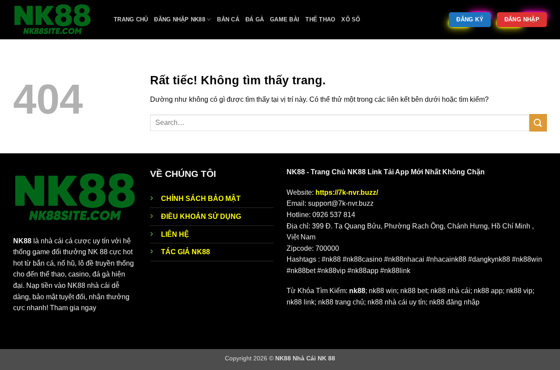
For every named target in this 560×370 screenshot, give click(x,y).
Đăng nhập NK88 (179, 19)
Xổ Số (350, 19)
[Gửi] (538, 122)
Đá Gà (254, 19)
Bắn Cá (228, 19)
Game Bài (284, 19)
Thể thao (320, 19)
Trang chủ (131, 19)
